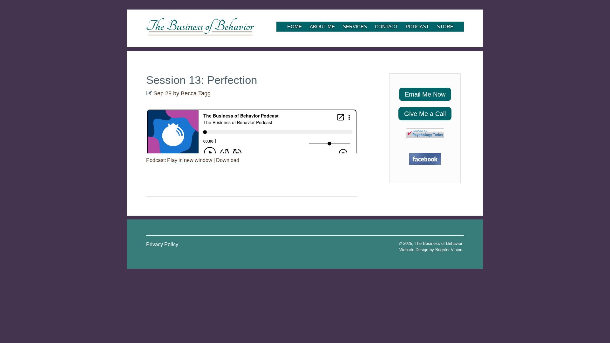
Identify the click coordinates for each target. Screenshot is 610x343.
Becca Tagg (196, 93)
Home (294, 26)
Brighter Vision (448, 250)
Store (445, 26)
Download (227, 160)
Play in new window (189, 160)
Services (355, 26)
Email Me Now (425, 94)
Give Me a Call (425, 113)
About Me (322, 26)
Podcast (417, 26)
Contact (386, 26)
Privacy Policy (162, 244)
